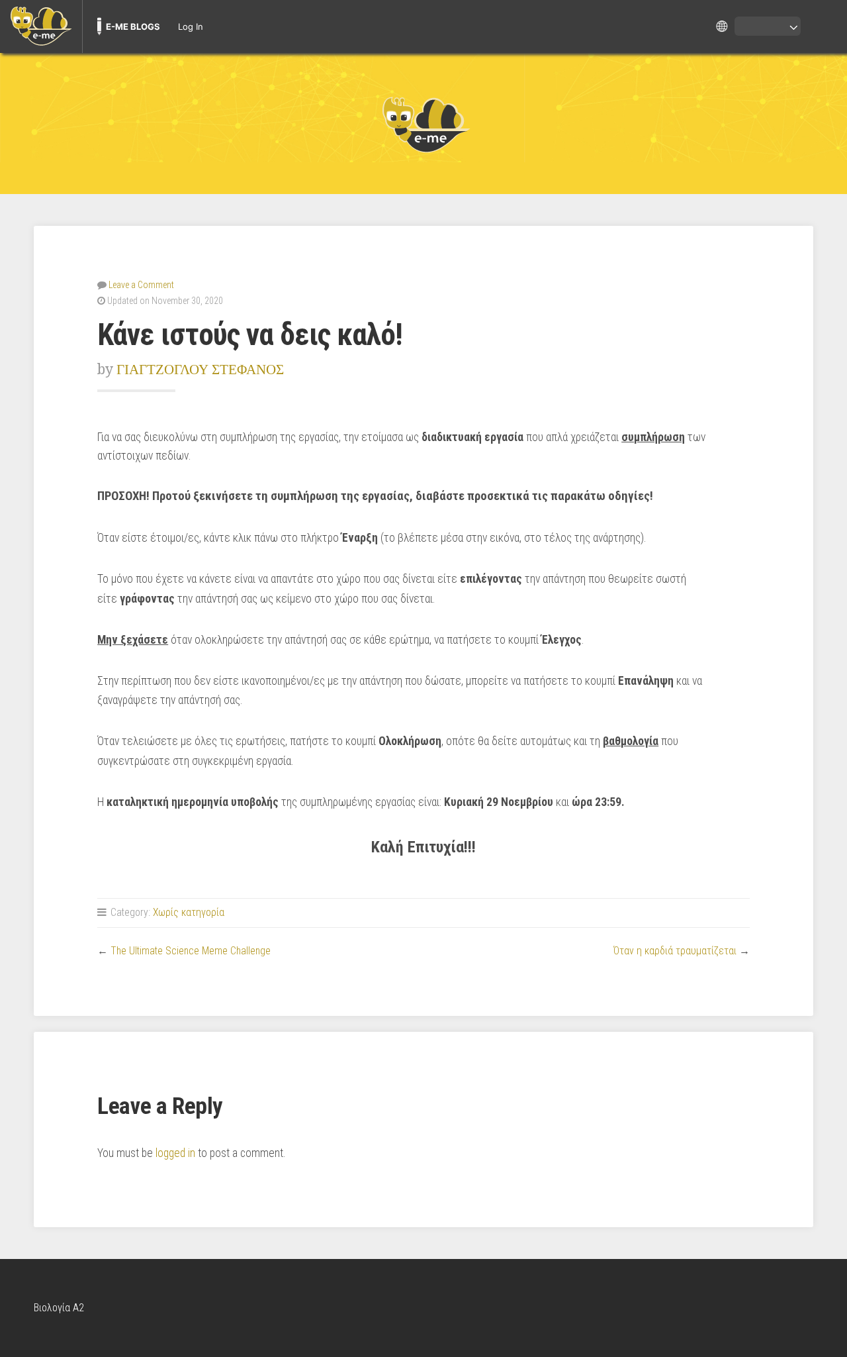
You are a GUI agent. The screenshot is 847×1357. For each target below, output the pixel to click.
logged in (175, 1153)
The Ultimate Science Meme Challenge (191, 950)
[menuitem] (41, 26)
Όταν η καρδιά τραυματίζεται (674, 950)
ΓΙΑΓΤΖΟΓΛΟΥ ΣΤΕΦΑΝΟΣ (200, 369)
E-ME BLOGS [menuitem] (133, 26)
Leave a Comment (141, 284)
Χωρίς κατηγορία (188, 912)
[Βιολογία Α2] (423, 124)
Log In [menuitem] (190, 26)
